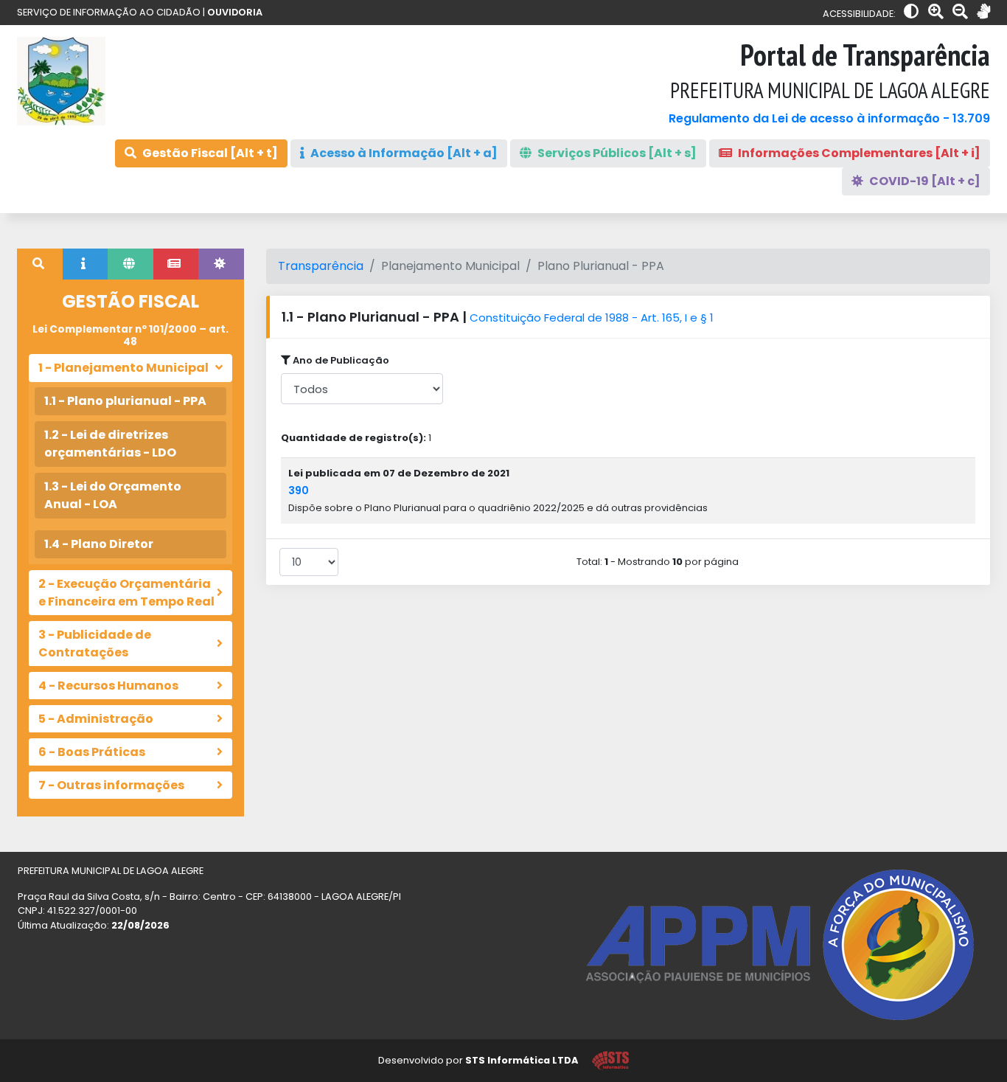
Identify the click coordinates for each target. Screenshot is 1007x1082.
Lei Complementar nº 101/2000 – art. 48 (130, 335)
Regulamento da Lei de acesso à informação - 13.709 (829, 118)
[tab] (40, 264)
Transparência (320, 265)
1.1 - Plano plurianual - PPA (125, 400)
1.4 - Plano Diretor (98, 543)
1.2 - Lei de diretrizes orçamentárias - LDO (110, 443)
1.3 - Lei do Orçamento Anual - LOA (112, 495)
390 (298, 490)
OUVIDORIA (234, 12)
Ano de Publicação (339, 360)
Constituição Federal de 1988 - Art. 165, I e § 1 (592, 317)
